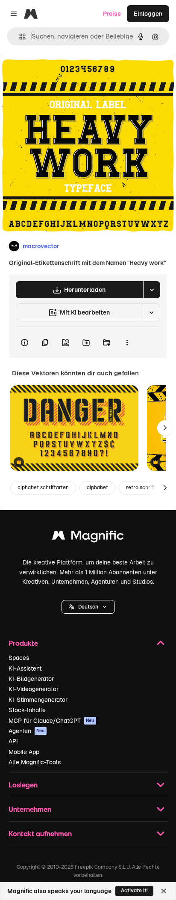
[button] (88, 607)
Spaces (19, 658)
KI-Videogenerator (34, 689)
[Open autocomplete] (19, 36)
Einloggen (148, 14)
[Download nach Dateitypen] (151, 289)
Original (55, 73)
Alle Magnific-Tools (35, 762)
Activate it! (134, 890)
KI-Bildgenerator (31, 679)
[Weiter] (165, 428)
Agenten (27, 731)
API (13, 741)
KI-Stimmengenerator (38, 700)
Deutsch (88, 606)
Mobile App (24, 752)
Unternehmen (30, 809)
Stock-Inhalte (27, 710)
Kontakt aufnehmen (40, 833)
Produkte (23, 643)
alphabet (97, 487)
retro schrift (140, 487)
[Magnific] (88, 537)
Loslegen (23, 784)
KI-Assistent (25, 668)
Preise (112, 14)
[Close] (163, 891)
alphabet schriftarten (43, 487)
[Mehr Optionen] (126, 342)
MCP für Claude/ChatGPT (51, 721)
